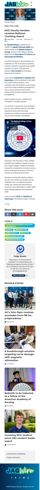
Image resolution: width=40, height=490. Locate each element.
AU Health (9, 229)
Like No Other (25, 233)
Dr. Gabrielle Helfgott (12, 45)
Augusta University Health (21, 47)
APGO (18, 196)
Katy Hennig (10, 322)
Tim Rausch (10, 364)
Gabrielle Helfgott (12, 233)
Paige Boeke (10, 39)
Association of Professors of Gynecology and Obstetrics (19, 225)
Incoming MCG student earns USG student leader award (20, 438)
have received (16, 71)
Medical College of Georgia (14, 236)
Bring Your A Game (12, 26)
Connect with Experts (13, 457)
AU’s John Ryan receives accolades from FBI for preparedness (19, 315)
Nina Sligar (10, 405)
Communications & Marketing (15, 454)
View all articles (18, 275)
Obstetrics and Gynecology (14, 239)
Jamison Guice (11, 444)
